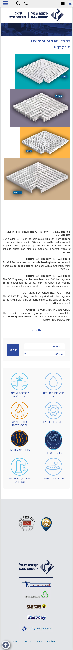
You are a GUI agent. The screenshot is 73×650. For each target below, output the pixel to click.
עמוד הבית (65, 40)
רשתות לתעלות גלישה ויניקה (45, 40)
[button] (18, 3)
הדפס (34, 330)
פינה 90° (62, 47)
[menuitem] (53, 385)
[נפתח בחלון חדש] (36, 584)
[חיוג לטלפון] (26, 4)
